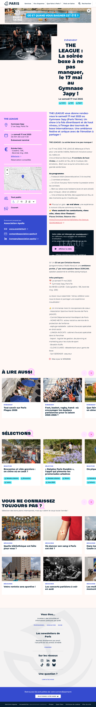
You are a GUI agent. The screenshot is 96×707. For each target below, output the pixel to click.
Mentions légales (11, 704)
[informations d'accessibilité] (23, 202)
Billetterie (15, 156)
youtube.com (81, 234)
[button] (23, 177)
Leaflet (23, 189)
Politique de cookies (73, 704)
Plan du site (86, 704)
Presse (51, 704)
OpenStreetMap (33, 189)
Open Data (59, 704)
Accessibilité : (33, 704)
